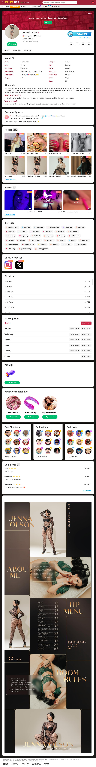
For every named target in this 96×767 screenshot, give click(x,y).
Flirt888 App (56, 6)
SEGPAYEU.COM (43, 759)
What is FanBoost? (85, 38)
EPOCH (35, 759)
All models (5, 6)
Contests (45, 6)
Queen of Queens (51, 116)
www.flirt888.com (22, 759)
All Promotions (35, 6)
